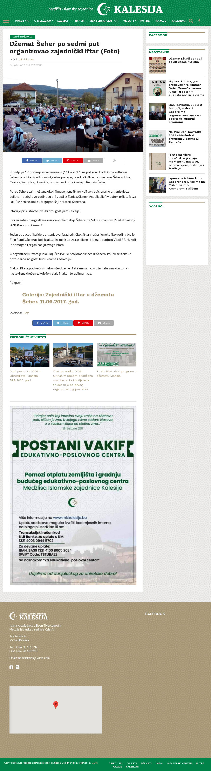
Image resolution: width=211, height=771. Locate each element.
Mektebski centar (103, 20)
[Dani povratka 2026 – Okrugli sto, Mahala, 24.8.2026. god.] (29, 365)
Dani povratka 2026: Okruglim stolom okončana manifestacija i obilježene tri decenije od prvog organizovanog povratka (73, 380)
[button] (55, 705)
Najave (160, 20)
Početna (21, 20)
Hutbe (145, 20)
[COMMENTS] (114, 160)
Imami (79, 20)
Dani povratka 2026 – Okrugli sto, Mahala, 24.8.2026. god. (25, 376)
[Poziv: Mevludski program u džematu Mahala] (116, 365)
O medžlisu (42, 20)
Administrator (26, 59)
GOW (95, 762)
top (26, 312)
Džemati (63, 20)
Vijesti (128, 20)
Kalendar (179, 20)
